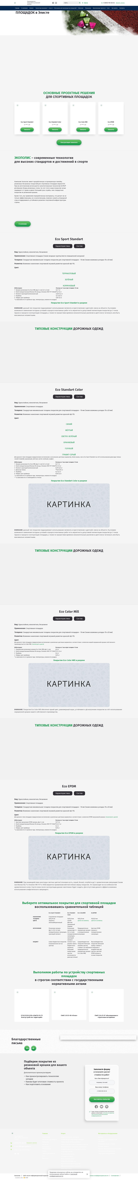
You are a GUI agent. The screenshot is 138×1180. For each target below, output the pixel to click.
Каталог (31, 8)
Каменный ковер (66, 1168)
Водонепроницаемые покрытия (71, 1166)
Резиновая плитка (66, 1151)
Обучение (80, 8)
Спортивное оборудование (106, 1153)
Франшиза (88, 8)
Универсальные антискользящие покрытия (74, 1144)
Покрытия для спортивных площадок (72, 1139)
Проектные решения (41, 8)
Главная (17, 8)
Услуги (50, 8)
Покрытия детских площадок (70, 1137)
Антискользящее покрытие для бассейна (73, 1147)
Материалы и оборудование (46, 1147)
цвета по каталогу (83, 920)
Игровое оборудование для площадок (110, 1148)
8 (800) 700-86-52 (109, 3)
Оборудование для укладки (106, 1144)
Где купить (115, 8)
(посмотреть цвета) (38, 644)
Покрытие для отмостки (68, 1161)
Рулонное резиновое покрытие (70, 1163)
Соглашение (115, 1175)
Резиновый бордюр (67, 1156)
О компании (24, 8)
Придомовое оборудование (106, 1151)
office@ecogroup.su (24, 1146)
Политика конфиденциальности (97, 1175)
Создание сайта (19, 1177)
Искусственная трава (67, 1159)
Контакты (122, 8)
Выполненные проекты (99, 8)
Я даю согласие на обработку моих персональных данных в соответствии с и (103, 1113)
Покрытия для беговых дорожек (71, 1142)
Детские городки (103, 1146)
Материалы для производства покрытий (65, 8)
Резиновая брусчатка (67, 1154)
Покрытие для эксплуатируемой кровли (73, 1149)
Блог (108, 8)
